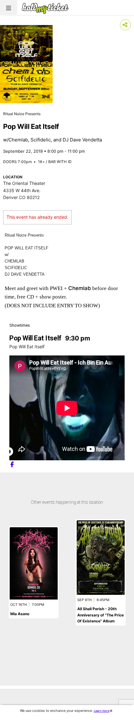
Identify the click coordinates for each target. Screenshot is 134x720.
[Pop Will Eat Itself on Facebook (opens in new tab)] (12, 464)
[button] (8, 8)
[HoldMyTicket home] (46, 8)
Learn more (101, 710)
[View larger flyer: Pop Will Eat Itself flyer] (26, 64)
